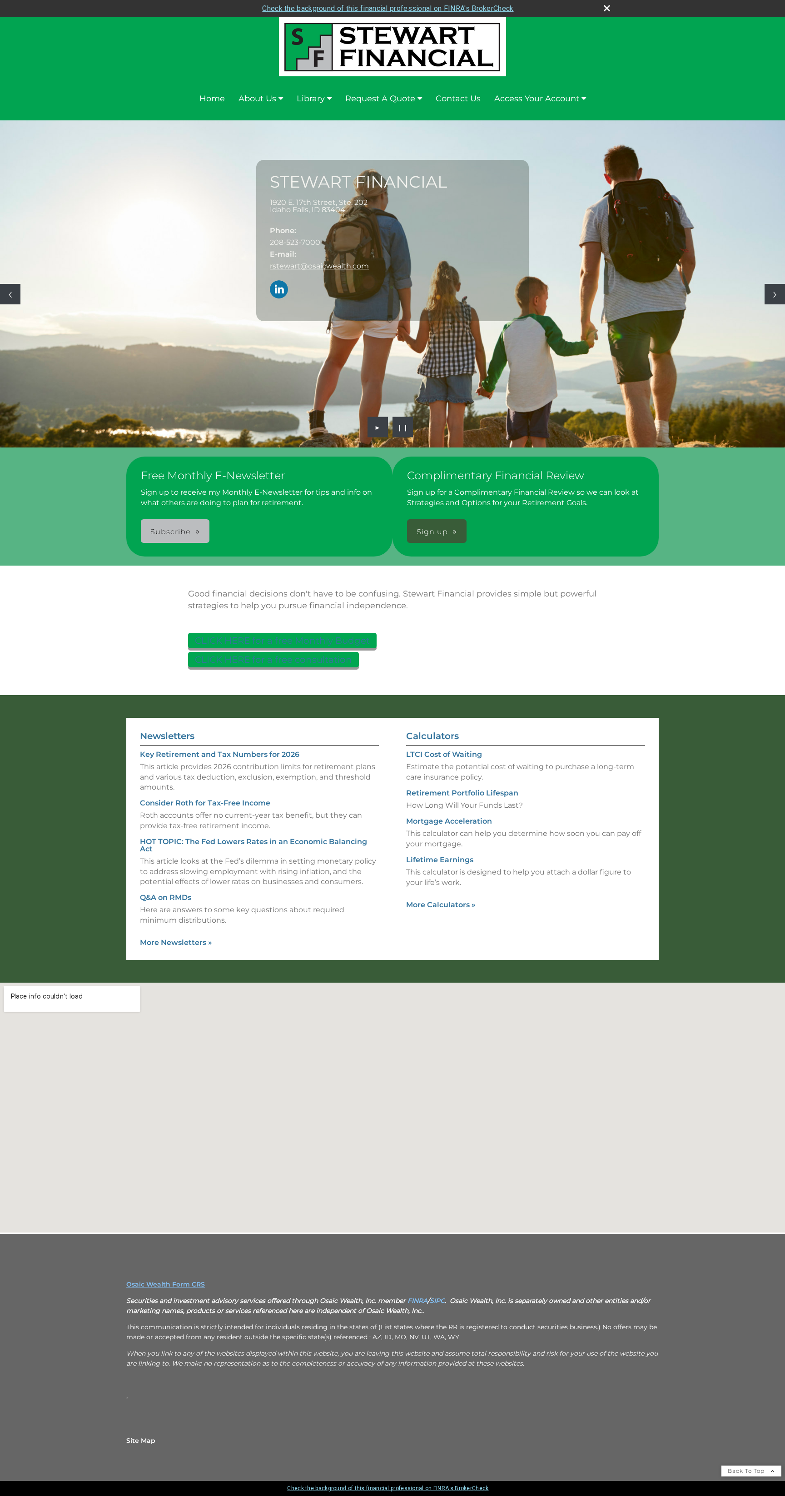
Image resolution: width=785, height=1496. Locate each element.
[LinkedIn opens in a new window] (279, 290)
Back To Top (747, 1470)
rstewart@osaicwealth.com (319, 266)
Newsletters (167, 736)
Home (212, 99)
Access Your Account (536, 99)
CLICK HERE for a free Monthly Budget (282, 640)
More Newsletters (176, 942)
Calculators (432, 736)
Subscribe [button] (170, 531)
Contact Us (458, 99)
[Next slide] (775, 294)
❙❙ (403, 427)
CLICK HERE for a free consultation (273, 659)
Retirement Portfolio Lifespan (462, 793)
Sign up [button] (432, 531)
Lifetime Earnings (439, 859)
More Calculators (441, 904)
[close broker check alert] (607, 8)
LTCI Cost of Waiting (444, 754)
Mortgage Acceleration (449, 821)
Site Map (140, 1440)
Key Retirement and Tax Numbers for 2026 (219, 754)
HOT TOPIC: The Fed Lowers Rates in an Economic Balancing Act (253, 845)
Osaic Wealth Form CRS (165, 1284)
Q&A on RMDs (165, 897)
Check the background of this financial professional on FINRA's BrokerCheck (387, 8)
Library (311, 99)
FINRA (417, 1301)
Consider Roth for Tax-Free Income (205, 803)
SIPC (437, 1301)
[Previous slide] (10, 294)
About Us (257, 99)
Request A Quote (380, 99)
